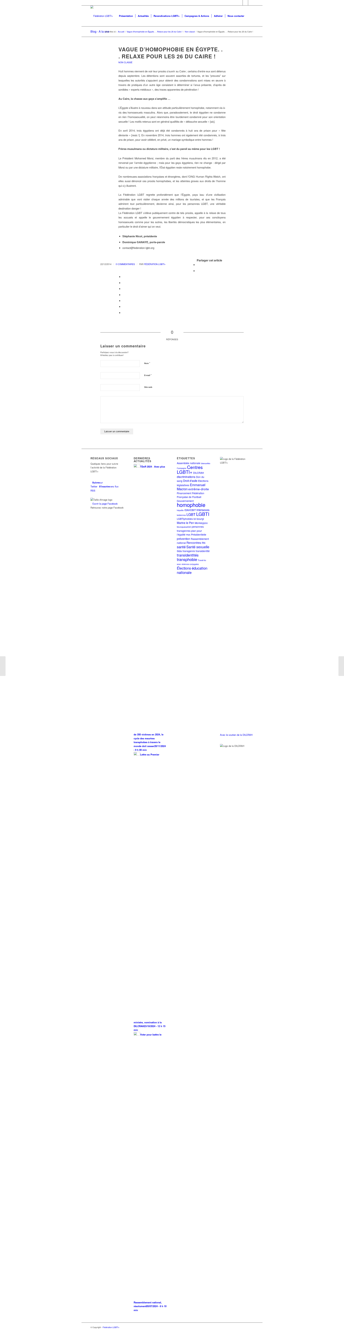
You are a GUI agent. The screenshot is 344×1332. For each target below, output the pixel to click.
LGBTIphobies (185, 519)
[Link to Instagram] (251, 2)
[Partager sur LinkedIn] (123, 288)
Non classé (125, 62)
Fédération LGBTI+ (155, 264)
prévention (183, 539)
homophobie (191, 504)
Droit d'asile (190, 481)
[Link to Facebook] (245, 2)
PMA (188, 534)
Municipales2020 (184, 527)
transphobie (187, 559)
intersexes (203, 510)
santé (181, 546)
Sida (179, 551)
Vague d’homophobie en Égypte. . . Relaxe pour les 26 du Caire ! (170, 52)
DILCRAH (198, 472)
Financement (184, 493)
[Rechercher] (250, 16)
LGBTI (202, 514)
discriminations (186, 477)
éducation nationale (192, 570)
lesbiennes (181, 515)
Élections (184, 568)
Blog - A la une (99, 31)
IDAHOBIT (190, 510)
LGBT (191, 514)
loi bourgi (199, 519)
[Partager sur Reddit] (123, 306)
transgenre (189, 551)
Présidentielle (198, 534)
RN (203, 543)
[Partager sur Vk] (123, 300)
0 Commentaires (125, 264)
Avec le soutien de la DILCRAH (236, 734)
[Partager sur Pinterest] (123, 283)
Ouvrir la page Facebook (105, 503)
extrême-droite (198, 489)
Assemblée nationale (188, 463)
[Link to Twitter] (240, 2)
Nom (147, 363)
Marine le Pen (185, 523)
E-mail (148, 375)
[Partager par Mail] (123, 312)
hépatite (180, 510)
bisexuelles (205, 463)
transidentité (203, 551)
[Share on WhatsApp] (123, 276)
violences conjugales (190, 564)
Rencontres (194, 543)
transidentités (188, 555)
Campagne (181, 468)
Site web (148, 387)
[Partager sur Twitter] (198, 271)
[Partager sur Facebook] (198, 264)
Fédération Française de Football (190, 495)
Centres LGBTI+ (190, 469)
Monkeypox (201, 523)
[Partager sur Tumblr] (123, 295)
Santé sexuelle (197, 546)
